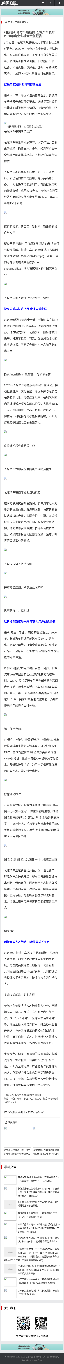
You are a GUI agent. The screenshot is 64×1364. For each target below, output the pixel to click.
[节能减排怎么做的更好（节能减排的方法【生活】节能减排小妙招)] (10, 1216)
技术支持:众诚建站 (51, 1357)
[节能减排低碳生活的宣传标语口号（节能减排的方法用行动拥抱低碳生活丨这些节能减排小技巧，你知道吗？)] (10, 1191)
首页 (10, 22)
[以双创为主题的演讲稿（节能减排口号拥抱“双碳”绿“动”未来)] (10, 1293)
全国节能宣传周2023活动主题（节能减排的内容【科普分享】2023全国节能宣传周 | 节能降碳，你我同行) (39, 1228)
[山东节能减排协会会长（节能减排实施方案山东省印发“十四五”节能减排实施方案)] (10, 1282)
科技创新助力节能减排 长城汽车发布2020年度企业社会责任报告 (46, 1154)
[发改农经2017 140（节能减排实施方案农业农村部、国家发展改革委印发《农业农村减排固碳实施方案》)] (10, 1268)
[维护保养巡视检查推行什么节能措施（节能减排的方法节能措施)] (10, 1204)
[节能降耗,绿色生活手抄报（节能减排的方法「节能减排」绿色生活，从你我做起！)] (10, 1180)
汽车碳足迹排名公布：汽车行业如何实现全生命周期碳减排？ (17, 1154)
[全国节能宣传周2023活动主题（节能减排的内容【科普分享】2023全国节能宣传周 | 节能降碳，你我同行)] (10, 1227)
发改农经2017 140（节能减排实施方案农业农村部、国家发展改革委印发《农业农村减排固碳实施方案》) (39, 1270)
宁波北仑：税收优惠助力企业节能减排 (22, 1095)
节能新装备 (20, 22)
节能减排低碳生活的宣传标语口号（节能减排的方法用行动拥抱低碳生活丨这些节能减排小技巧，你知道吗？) (38, 1192)
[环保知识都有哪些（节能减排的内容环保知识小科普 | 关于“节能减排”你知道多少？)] (10, 1240)
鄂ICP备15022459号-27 (32, 1360)
